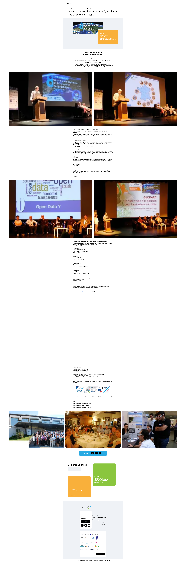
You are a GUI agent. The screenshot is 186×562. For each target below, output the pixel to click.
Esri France (90, 274)
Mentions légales (82, 560)
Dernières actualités (77, 465)
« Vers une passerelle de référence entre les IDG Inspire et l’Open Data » (93, 241)
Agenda (93, 519)
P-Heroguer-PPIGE (76, 176)
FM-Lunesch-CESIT (76, 252)
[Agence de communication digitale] (108, 560)
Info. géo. (93, 515)
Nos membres (104, 515)
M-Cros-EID (75, 262)
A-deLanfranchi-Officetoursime (78, 257)
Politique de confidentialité (88, 560)
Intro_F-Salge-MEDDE (77, 164)
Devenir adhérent (103, 523)
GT (97, 515)
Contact (85, 521)
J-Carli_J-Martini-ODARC (77, 165)
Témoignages (104, 517)
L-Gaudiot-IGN (75, 256)
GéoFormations (99, 519)
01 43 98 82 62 (83, 518)
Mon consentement (95, 560)
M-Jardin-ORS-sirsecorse (77, 264)
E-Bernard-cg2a (75, 255)
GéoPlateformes (99, 520)
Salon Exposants (86, 405)
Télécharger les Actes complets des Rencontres (93, 52)
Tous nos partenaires (100, 554)
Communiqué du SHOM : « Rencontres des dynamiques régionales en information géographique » (93, 60)
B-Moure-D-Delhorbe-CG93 (77, 245)
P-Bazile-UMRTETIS (76, 166)
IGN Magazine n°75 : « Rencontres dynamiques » (93, 62)
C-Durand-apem (75, 157)
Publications (94, 520)
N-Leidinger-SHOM (76, 269)
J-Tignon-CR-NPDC (76, 156)
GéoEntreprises (99, 517)
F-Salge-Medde (75, 271)
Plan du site (77, 560)
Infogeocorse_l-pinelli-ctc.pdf (78, 149)
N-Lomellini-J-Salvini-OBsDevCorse (79, 249)
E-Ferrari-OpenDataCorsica (77, 173)
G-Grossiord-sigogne (76, 248)
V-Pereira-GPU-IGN (76, 281)
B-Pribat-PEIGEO (76, 154)
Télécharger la (80, 140)
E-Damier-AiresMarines (77, 270)
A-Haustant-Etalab (76, 175)
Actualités (93, 517)
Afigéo (105, 560)
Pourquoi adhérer (103, 520)
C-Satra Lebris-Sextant (77, 267)
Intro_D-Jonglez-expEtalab (77, 172)
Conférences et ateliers (87, 403)
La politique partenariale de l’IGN (78, 279)
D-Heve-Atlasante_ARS (77, 263)
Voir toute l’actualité (74, 469)
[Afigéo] (67, 4)
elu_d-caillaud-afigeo (76, 144)
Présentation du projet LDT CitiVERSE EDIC (76, 491)
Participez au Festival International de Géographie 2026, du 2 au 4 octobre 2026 (101, 479)
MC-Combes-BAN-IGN (77, 280)
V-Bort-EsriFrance (76, 276)
